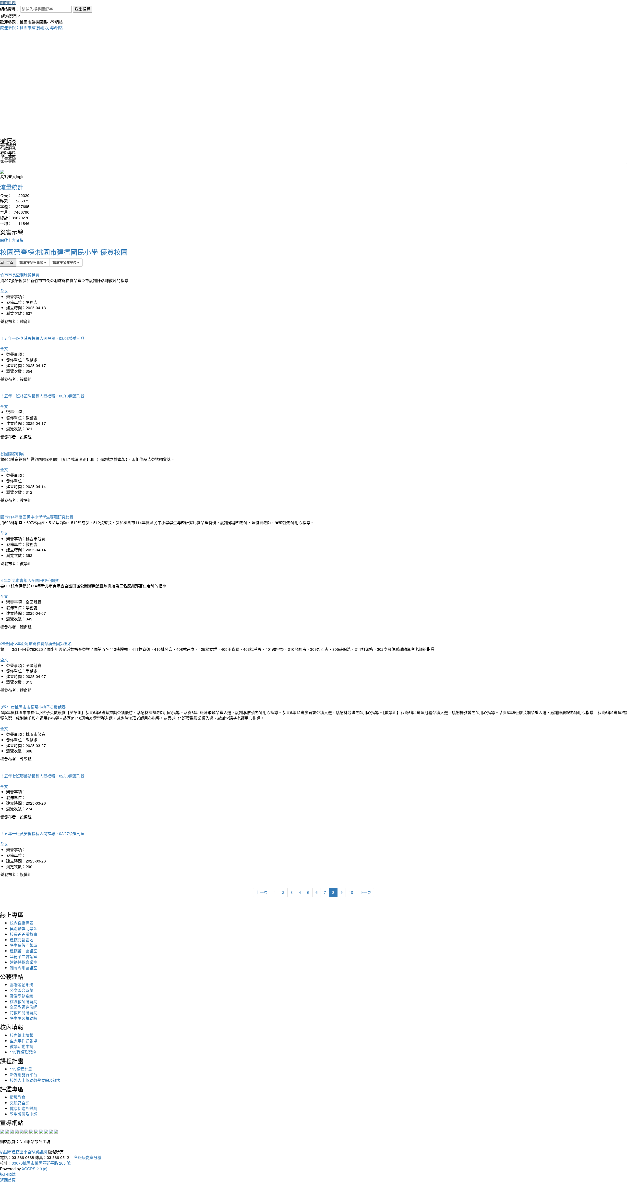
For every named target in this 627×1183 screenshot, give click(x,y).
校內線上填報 (21, 1035)
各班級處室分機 (85, 1157)
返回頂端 (8, 1174)
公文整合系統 (21, 990)
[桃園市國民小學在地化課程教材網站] (7, 1131)
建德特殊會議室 (23, 962)
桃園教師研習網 (23, 1001)
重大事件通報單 (23, 1041)
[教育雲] (41, 1131)
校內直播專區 (21, 923)
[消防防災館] (22, 1131)
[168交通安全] (2, 1131)
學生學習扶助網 (23, 1018)
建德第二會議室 (23, 956)
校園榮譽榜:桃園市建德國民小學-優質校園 (64, 252)
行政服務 (8, 148)
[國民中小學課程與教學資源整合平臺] (51, 1131)
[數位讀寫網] (36, 1131)
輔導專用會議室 (23, 968)
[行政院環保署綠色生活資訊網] (17, 1131)
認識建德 (8, 144)
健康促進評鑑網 (23, 1108)
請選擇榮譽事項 (31, 262)
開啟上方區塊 (12, 240)
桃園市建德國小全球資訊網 (23, 1152)
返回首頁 (8, 139)
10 (351, 892)
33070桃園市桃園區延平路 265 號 (41, 1163)
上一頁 (262, 892)
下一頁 (365, 892)
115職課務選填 (23, 1052)
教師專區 (8, 152)
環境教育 (17, 1097)
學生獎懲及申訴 (23, 1114)
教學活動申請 (21, 1046)
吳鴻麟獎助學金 (23, 928)
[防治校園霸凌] (31, 1131)
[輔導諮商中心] (46, 1131)
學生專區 (8, 157)
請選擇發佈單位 (64, 262)
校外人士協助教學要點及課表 (35, 1080)
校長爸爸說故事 (23, 934)
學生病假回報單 (23, 945)
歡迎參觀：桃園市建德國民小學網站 (31, 27)
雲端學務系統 (21, 996)
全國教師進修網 (23, 1007)
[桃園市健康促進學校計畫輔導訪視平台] (56, 1131)
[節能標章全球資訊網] (26, 1131)
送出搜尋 (82, 9)
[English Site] (2, 171)
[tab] (313, 144)
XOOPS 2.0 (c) (34, 1168)
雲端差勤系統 (21, 984)
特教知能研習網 (23, 1012)
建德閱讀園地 (21, 940)
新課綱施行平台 (23, 1074)
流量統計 (12, 187)
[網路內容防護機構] (12, 1131)
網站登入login (12, 176)
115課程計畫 (21, 1069)
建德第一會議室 (23, 951)
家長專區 (8, 161)
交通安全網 (19, 1103)
